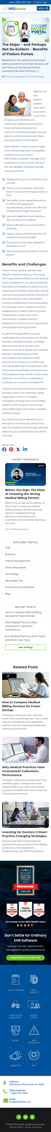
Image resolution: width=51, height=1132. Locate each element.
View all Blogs (25, 647)
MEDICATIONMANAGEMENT (15, 1016)
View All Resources (16, 529)
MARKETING (15, 1065)
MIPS (34, 1065)
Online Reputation (15, 567)
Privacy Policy (16, 1127)
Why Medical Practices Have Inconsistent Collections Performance (21, 626)
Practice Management (17, 76)
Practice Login (40, 2)
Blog (7, 593)
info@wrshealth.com (20, 1101)
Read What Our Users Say (25, 957)
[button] (43, 8)
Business (10, 554)
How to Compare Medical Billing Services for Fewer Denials (21, 706)
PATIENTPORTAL (34, 1016)
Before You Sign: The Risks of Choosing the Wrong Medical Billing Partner (25, 494)
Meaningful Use (14, 580)
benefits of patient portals (28, 167)
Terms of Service (33, 1127)
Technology (37, 76)
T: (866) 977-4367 (18, 1093)
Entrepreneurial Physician (19, 587)
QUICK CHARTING (15, 990)
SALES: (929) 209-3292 (20, 2)
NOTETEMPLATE (34, 991)
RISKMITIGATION (34, 1041)
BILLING (15, 1040)
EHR (7, 547)
